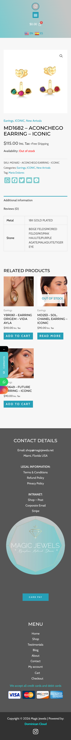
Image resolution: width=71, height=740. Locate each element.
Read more (50, 336)
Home (36, 633)
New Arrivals (34, 120)
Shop (35, 639)
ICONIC (20, 120)
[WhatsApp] (4, 382)
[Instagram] (36, 732)
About (36, 655)
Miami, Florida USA (35, 455)
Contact (36, 661)
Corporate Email (35, 505)
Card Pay (35, 597)
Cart (37, 673)
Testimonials (35, 644)
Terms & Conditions (35, 472)
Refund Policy (35, 478)
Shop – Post (35, 500)
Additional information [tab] (18, 200)
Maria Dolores (16, 172)
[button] (36, 15)
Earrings (8, 120)
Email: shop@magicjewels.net (35, 450)
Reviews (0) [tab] (11, 208)
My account (35, 666)
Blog (35, 650)
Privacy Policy (35, 483)
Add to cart (18, 336)
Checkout (37, 678)
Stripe (35, 511)
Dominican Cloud (36, 724)
